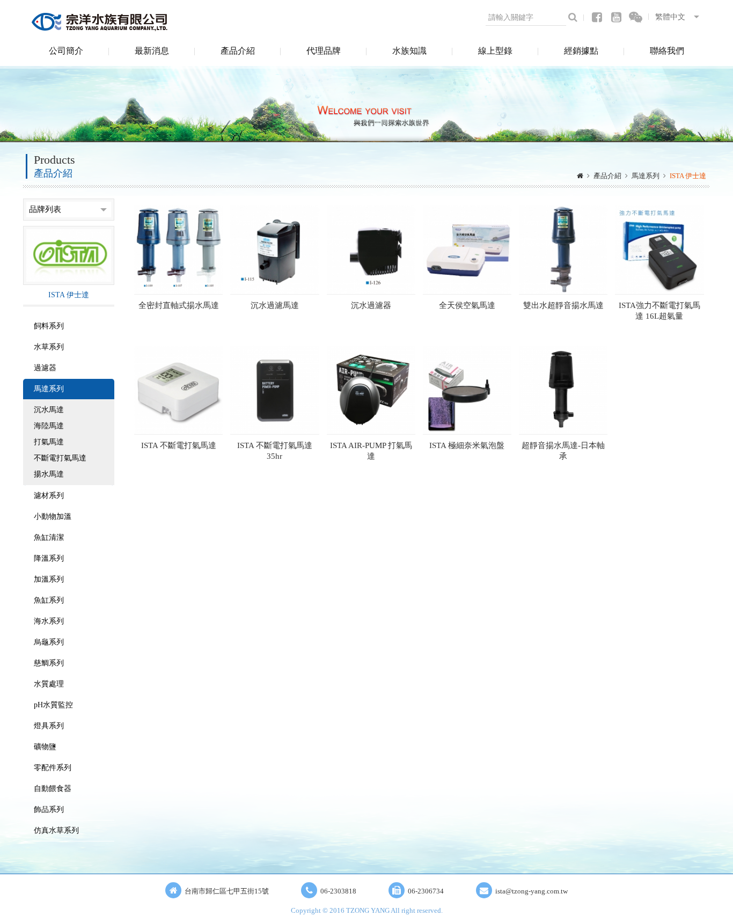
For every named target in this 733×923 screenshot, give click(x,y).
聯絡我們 (667, 50)
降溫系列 (49, 558)
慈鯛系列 (49, 663)
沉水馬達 (49, 410)
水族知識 (409, 50)
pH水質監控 (53, 705)
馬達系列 (645, 176)
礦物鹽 (45, 747)
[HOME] (580, 176)
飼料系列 (49, 326)
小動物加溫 (52, 516)
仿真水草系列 (56, 830)
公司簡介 (66, 50)
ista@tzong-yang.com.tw (531, 891)
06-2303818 (338, 891)
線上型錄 (495, 50)
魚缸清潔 (49, 537)
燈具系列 (49, 726)
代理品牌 (323, 50)
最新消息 (152, 50)
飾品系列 (49, 809)
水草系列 (49, 347)
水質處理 (49, 684)
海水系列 (49, 621)
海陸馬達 (49, 426)
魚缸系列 (49, 600)
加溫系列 (49, 579)
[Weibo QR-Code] (635, 17)
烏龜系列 (49, 642)
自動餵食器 (52, 789)
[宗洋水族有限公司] (100, 21)
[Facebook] (596, 17)
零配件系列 (52, 768)
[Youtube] (616, 17)
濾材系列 (49, 496)
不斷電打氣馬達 (60, 458)
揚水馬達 (49, 474)
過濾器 (45, 368)
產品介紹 (238, 50)
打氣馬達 (49, 442)
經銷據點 (581, 50)
